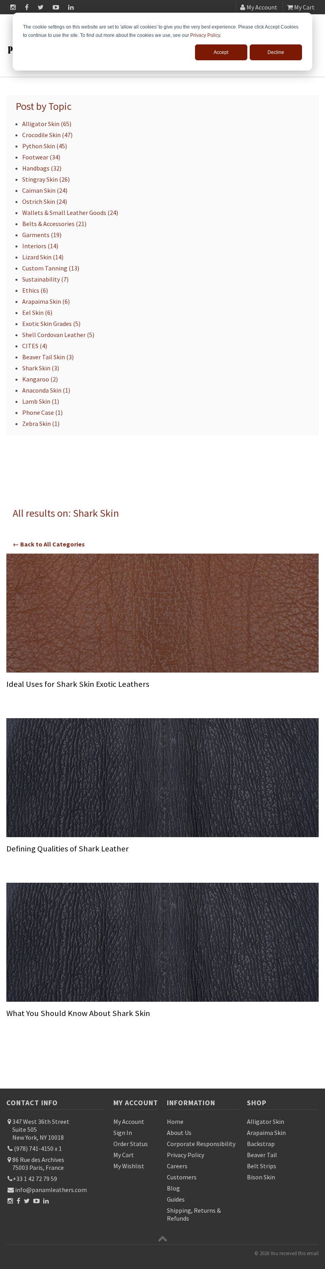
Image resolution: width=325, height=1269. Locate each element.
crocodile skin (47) (47, 135)
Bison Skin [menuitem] (261, 1177)
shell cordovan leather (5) (58, 335)
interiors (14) (40, 246)
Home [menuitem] (175, 1121)
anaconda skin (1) (46, 390)
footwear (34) (41, 157)
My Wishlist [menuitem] (128, 1166)
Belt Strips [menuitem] (261, 1166)
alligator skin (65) (46, 124)
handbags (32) (41, 168)
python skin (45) (44, 146)
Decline (276, 52)
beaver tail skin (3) (48, 357)
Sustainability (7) (45, 279)
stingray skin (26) (46, 179)
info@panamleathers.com (50, 1190)
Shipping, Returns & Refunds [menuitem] (194, 1214)
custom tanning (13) (50, 268)
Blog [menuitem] (173, 1188)
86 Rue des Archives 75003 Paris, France (37, 1163)
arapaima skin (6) (46, 301)
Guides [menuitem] (176, 1199)
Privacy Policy (205, 35)
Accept (221, 52)
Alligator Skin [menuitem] (265, 1121)
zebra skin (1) (40, 423)
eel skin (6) (37, 312)
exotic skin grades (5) (51, 324)
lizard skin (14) (42, 257)
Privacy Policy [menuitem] (185, 1155)
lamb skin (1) (40, 401)
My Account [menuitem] (128, 1121)
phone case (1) (42, 412)
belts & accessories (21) (54, 224)
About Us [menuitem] (179, 1133)
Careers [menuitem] (177, 1166)
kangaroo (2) (40, 379)
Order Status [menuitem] (130, 1144)
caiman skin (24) (44, 190)
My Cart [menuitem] (123, 1155)
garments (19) (41, 235)
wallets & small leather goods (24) (70, 213)
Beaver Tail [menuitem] (262, 1155)
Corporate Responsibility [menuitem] (201, 1144)
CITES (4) (34, 346)
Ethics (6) (35, 290)
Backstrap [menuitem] (261, 1144)
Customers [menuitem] (182, 1177)
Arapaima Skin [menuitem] (266, 1133)
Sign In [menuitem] (122, 1133)
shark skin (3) (40, 368)
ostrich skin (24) (44, 201)
